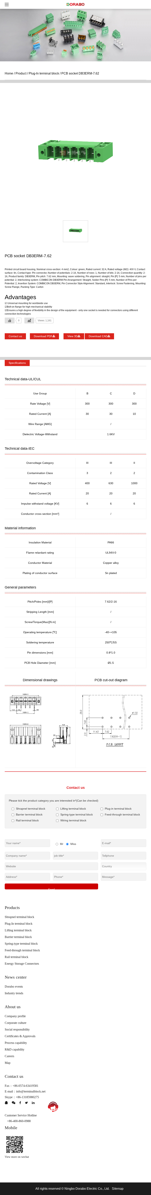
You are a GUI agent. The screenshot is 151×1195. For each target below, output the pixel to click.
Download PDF (43, 336)
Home (9, 73)
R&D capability (14, 1049)
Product (21, 73)
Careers (9, 1056)
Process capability (16, 1042)
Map (7, 1062)
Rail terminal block (16, 957)
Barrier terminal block (18, 937)
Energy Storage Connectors (22, 963)
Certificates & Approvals (20, 1036)
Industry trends (14, 993)
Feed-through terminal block (22, 950)
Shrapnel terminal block (19, 917)
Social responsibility (17, 1029)
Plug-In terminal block (44, 73)
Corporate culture (15, 1022)
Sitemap (117, 1188)
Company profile (15, 1016)
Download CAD (98, 336)
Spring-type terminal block (21, 943)
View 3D (72, 336)
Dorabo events (14, 986)
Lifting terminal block (18, 930)
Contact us (15, 336)
